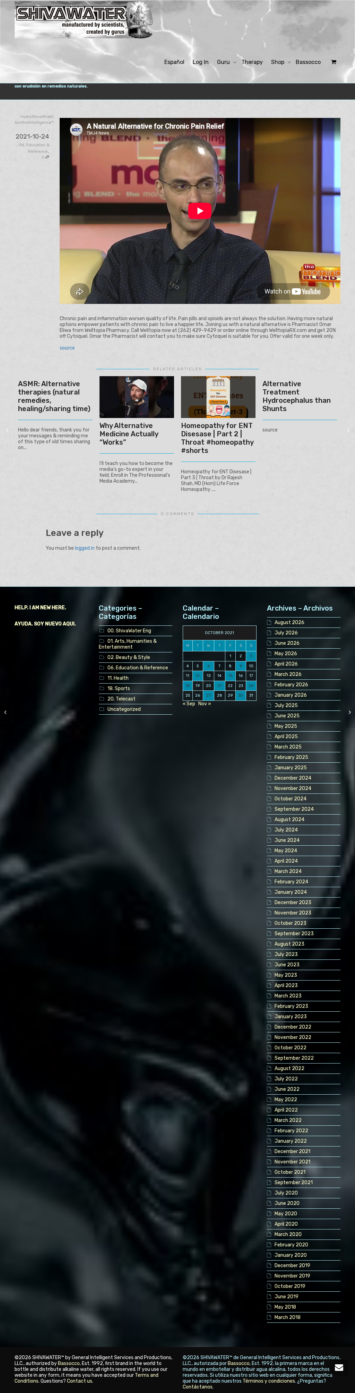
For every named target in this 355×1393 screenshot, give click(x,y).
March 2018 (288, 1317)
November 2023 (293, 913)
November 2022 (293, 1037)
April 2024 (286, 861)
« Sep (189, 704)
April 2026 (286, 664)
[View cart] (332, 62)
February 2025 (291, 757)
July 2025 (286, 705)
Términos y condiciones (269, 1381)
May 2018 (285, 1307)
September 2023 (294, 934)
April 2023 (286, 985)
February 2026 (291, 685)
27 (208, 695)
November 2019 (292, 1276)
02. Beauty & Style (128, 657)
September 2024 (294, 809)
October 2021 (290, 1172)
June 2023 (287, 965)
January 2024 (291, 892)
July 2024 (286, 830)
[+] (136, 397)
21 (219, 686)
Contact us (79, 1381)
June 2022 (287, 1089)
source (67, 348)
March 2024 (288, 871)
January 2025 (291, 768)
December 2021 (292, 1151)
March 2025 (288, 747)
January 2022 (291, 1141)
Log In (201, 62)
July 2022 (286, 1079)
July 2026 (286, 633)
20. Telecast (121, 699)
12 (198, 676)
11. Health (118, 678)
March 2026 (288, 674)
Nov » (204, 704)
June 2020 (287, 1203)
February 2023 (291, 1006)
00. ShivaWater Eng (129, 631)
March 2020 (288, 1234)
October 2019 (290, 1286)
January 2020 (291, 1255)
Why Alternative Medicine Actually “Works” (128, 433)
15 (230, 676)
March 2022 (288, 1120)
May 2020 (286, 1214)
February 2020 (291, 1245)
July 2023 (286, 954)
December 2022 (293, 1027)
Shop (278, 62)
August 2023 (289, 944)
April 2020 (286, 1224)
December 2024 (293, 778)
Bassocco (308, 62)
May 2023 (286, 975)
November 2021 (292, 1162)
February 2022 (291, 1131)
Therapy (252, 62)
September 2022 (294, 1058)
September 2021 (294, 1183)
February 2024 (291, 882)
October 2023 (290, 923)
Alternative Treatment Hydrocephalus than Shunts (296, 396)
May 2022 (286, 1100)
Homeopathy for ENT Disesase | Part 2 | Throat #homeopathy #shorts (217, 438)
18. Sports (118, 688)
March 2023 (288, 996)
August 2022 (289, 1068)
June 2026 (287, 643)
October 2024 (290, 799)
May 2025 (286, 726)
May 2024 (286, 851)
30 (240, 695)
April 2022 (286, 1110)
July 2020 (286, 1193)
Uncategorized (124, 709)
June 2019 (286, 1297)
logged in (85, 548)
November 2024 (293, 788)
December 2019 (292, 1266)
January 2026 (291, 695)
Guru (224, 62)
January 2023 (291, 1017)
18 (187, 686)
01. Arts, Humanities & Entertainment (128, 644)
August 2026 (289, 622)
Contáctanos (198, 1387)
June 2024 (287, 840)
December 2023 (293, 903)
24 (251, 686)
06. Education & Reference (137, 668)
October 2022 (290, 1048)
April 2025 (286, 737)
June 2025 (287, 716)
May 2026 (286, 654)
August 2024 (289, 820)
